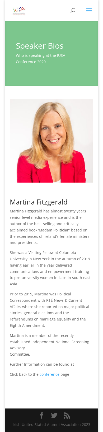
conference (49, 374)
